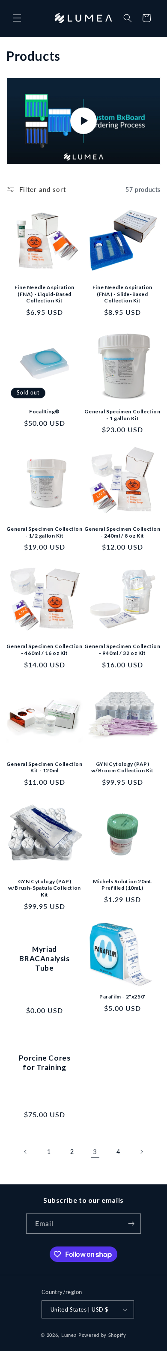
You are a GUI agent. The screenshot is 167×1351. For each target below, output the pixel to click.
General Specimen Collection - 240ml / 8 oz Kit (122, 532)
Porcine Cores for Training (45, 1062)
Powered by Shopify (102, 1335)
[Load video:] (83, 121)
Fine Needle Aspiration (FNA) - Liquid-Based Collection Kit (45, 294)
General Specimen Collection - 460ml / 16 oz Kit (44, 649)
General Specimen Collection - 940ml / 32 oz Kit (122, 649)
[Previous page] (25, 1151)
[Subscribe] (131, 1224)
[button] (17, 18)
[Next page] (141, 1151)
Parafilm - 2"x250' (122, 996)
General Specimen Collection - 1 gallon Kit (122, 414)
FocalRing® (44, 411)
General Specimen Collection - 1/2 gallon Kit (44, 532)
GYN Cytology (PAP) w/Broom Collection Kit (122, 767)
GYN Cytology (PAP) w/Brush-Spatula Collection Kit (44, 888)
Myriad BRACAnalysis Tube (44, 958)
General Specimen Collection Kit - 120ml (44, 767)
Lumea (69, 1335)
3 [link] (95, 1151)
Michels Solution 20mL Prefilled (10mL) (122, 884)
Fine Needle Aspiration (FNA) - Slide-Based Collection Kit (122, 294)
